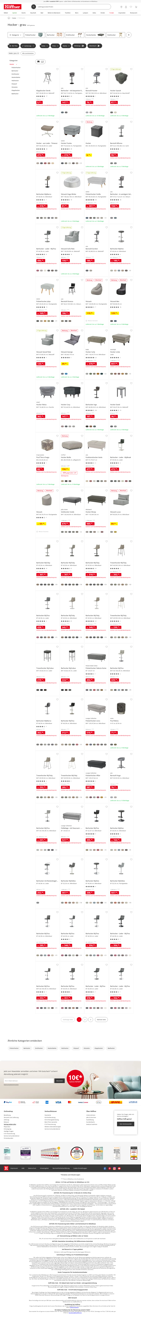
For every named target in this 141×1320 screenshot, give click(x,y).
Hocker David (113, 381)
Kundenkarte (90, 1122)
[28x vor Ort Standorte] (121, 7)
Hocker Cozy (64, 381)
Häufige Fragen (9, 1131)
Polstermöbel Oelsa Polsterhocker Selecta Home (97, 645)
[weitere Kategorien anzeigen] (128, 35)
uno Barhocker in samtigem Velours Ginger (120, 171)
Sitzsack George (65, 328)
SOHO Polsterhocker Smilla (93, 170)
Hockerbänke (91, 35)
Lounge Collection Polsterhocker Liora (96, 697)
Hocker (12, 64)
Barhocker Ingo (89, 381)
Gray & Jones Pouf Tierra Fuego (45, 433)
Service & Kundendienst (11, 1136)
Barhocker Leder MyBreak (117, 433)
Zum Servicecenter (126, 1124)
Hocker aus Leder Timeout (43, 119)
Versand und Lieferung (11, 1117)
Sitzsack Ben (113, 277)
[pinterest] (109, 1168)
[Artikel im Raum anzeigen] (40, 61)
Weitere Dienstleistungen (53, 1127)
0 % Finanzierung (9, 1133)
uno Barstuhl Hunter (91, 67)
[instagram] (114, 1168)
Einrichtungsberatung (52, 1120)
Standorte (48, 1115)
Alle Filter (12, 45)
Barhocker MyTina (41, 591)
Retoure (6, 1122)
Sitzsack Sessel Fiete (41, 328)
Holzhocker (111, 35)
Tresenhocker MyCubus (43, 644)
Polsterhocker (30, 35)
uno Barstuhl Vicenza (67, 277)
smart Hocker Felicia (41, 381)
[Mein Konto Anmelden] (126, 7)
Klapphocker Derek (41, 67)
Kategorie (15, 35)
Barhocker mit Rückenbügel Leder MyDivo (47, 857)
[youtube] (119, 1168)
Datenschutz (32, 1168)
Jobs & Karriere (91, 1117)
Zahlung (6, 1120)
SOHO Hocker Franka (66, 119)
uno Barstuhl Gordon (91, 225)
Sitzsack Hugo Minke (66, 170)
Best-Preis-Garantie (51, 1122)
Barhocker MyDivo (115, 225)
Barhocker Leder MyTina (43, 225)
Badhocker (15, 93)
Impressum (14, 1168)
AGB (23, 1168)
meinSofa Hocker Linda (116, 328)
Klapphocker (16, 90)
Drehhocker (70, 35)
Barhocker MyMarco (41, 170)
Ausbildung (90, 1120)
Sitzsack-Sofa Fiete (66, 225)
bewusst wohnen (91, 1124)
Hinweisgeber (44, 1168)
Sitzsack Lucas (113, 488)
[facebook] (104, 1168)
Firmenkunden (8, 1138)
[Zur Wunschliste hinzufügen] (57, 69)
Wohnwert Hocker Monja (93, 488)
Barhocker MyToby (41, 539)
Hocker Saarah (114, 67)
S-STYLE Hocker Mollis (67, 433)
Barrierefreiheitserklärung (61, 1168)
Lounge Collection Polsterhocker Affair (96, 752)
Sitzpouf (14, 84)
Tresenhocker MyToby (116, 539)
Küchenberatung (50, 1117)
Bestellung (7, 1115)
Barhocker (51, 35)
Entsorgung (7, 1129)
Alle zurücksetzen (28, 53)
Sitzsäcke (15, 87)
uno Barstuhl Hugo (115, 751)
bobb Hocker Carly (90, 328)
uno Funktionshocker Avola (93, 433)
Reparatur (7, 1127)
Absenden (59, 1081)
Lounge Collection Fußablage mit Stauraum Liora (71, 805)
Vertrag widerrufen (10, 1124)
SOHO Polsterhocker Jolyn (43, 277)
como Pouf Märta (114, 697)
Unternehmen (90, 1115)
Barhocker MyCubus (66, 644)
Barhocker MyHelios (66, 857)
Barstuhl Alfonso (114, 119)
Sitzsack (87, 277)
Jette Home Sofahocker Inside (69, 488)
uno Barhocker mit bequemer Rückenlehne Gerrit (71, 67)
